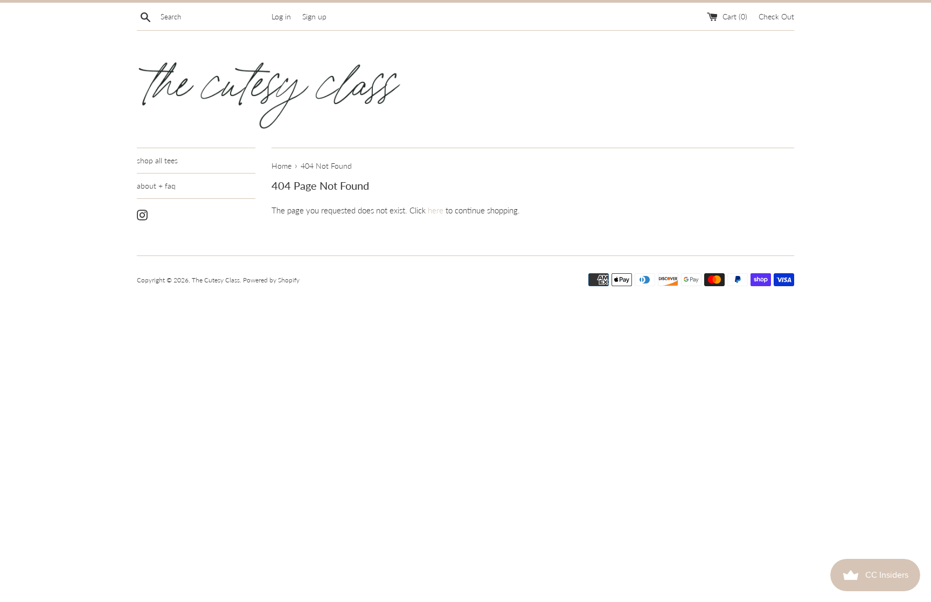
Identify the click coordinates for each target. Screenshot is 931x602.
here (435, 210)
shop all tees (157, 160)
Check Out (776, 16)
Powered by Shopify (271, 280)
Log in (281, 16)
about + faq (156, 185)
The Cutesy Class (216, 280)
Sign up (314, 16)
